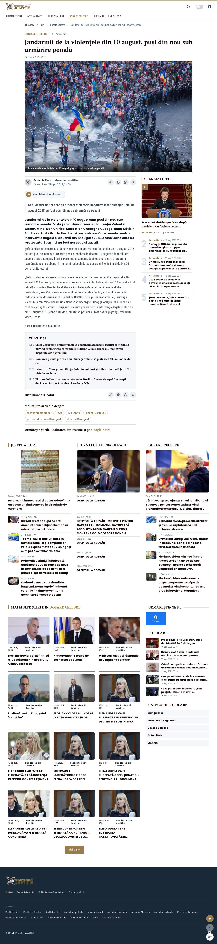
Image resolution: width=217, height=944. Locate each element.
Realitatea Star (53, 912)
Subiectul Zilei (37, 917)
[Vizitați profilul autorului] (28, 182)
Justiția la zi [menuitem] (56, 16)
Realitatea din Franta (163, 912)
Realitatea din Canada (187, 912)
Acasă (31, 25)
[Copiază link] (111, 182)
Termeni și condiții (25, 892)
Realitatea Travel (95, 912)
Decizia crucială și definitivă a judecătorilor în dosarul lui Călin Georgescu (28, 660)
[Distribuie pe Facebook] (118, 182)
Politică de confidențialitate (51, 892)
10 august (74, 412)
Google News (100, 430)
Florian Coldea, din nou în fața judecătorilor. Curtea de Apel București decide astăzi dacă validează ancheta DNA (80, 381)
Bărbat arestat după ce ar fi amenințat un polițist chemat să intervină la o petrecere (44, 525)
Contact (9, 892)
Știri (42, 25)
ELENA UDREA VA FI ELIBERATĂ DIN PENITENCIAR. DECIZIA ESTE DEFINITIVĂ (119, 717)
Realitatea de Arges (111, 917)
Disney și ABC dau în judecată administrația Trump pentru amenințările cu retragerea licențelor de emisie (168, 249)
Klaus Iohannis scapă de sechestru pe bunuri (71, 658)
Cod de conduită (76, 892)
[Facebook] (210, 7)
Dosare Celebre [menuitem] (79, 16)
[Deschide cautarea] (188, 6)
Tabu (95, 917)
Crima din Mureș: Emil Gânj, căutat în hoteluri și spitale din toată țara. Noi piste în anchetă (83, 371)
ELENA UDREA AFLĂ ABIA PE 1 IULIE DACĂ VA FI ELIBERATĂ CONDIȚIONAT (27, 833)
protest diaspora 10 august (44, 419)
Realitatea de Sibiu (57, 917)
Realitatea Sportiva (32, 912)
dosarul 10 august (78, 419)
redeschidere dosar (39, 412)
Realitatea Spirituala (73, 912)
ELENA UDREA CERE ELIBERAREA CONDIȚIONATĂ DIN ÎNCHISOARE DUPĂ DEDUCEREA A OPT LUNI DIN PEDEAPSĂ (118, 839)
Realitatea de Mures (79, 917)
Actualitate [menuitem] (34, 16)
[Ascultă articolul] (210, 918)
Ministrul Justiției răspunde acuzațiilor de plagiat (119, 658)
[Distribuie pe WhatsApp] (126, 182)
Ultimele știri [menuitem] (13, 16)
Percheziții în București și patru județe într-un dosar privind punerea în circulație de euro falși (39, 505)
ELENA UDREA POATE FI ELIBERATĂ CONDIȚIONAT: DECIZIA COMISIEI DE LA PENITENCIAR (72, 835)
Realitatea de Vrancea (15, 917)
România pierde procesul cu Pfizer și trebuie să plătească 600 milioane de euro (83, 361)
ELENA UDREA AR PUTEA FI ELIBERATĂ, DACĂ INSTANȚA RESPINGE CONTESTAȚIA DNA (28, 775)
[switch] (199, 7)
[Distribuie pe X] (133, 182)
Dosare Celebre (57, 25)
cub (59, 412)
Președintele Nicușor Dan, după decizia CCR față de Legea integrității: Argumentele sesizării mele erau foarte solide (166, 229)
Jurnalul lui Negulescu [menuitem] (108, 16)
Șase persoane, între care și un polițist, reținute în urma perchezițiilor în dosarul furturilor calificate (169, 302)
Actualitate (148, 232)
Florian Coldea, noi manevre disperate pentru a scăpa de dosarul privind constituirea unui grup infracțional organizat (182, 584)
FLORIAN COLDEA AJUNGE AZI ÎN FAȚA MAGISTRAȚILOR (74, 715)
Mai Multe (74, 849)
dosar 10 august (96, 412)
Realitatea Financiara (117, 912)
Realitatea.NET (12, 912)
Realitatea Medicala (140, 912)
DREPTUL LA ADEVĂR (91, 500)
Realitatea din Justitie (61, 180)
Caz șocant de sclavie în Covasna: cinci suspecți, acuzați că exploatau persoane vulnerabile (169, 284)
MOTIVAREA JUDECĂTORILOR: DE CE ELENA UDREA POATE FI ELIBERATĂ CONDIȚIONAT (71, 777)
